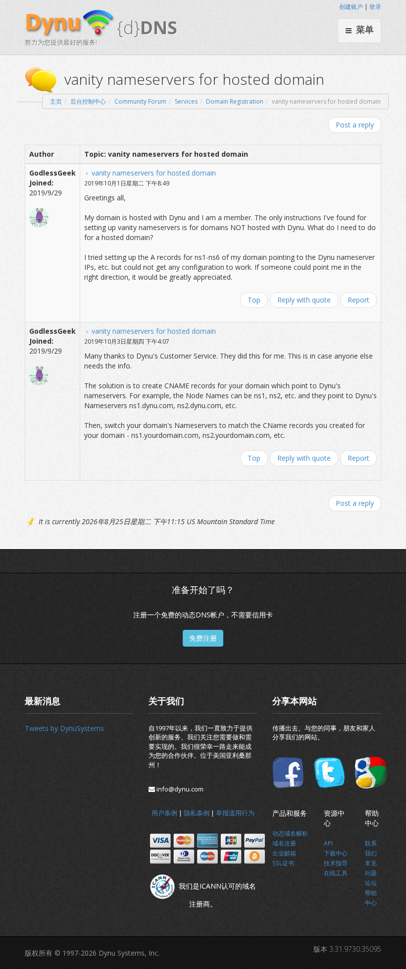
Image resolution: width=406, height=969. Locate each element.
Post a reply (355, 124)
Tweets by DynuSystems (64, 728)
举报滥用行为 (235, 812)
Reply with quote (304, 299)
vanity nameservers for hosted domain (154, 173)
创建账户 (351, 6)
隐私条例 (196, 812)
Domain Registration (234, 101)
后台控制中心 (88, 101)
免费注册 (203, 638)
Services (186, 101)
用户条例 (164, 812)
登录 (375, 6)
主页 (56, 101)
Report (358, 299)
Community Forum (140, 101)
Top (254, 299)
